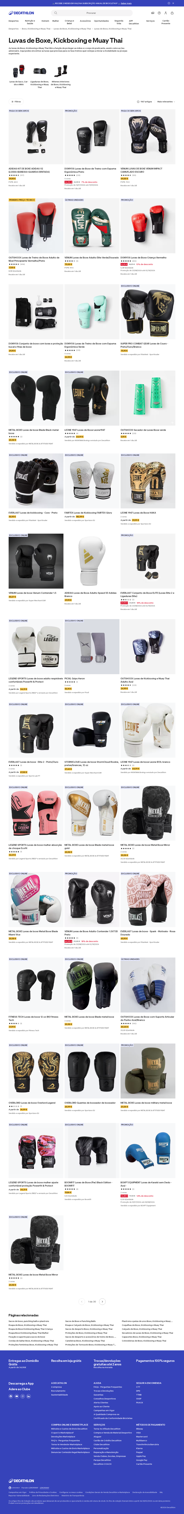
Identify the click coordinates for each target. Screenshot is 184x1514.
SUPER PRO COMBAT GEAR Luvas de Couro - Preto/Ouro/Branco (145, 345)
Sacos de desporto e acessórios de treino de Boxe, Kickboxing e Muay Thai (101, 1337)
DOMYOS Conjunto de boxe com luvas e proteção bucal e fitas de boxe (36, 345)
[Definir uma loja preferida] (153, 13)
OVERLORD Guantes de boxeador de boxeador (90, 1102)
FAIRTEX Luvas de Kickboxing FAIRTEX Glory (88, 512)
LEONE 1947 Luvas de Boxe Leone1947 (85, 430)
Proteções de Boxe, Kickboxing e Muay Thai (86, 1333)
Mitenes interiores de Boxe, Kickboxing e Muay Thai (61, 84)
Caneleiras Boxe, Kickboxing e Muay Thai (85, 1341)
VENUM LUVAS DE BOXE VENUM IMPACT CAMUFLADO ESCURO (142, 170)
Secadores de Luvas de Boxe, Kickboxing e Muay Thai (147, 1333)
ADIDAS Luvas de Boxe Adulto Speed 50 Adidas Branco (91, 595)
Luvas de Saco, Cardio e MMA (18, 83)
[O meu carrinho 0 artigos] (172, 13)
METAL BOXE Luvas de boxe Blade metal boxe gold (90, 847)
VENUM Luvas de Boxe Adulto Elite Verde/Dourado (92, 257)
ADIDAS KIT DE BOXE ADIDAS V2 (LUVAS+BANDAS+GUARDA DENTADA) (29, 170)
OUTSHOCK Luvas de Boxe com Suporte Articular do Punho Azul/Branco (148, 1018)
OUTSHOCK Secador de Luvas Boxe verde (143, 430)
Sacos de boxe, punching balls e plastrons (29, 1321)
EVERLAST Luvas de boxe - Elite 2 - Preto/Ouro (33, 762)
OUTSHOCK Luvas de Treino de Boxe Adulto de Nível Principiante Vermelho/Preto (34, 259)
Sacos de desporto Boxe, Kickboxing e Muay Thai (88, 1329)
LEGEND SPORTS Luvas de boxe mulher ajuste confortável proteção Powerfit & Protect (34, 1184)
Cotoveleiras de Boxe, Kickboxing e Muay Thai (144, 1341)
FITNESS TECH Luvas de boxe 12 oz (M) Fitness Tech (34, 1018)
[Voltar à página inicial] (21, 13)
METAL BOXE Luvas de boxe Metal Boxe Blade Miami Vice (33, 933)
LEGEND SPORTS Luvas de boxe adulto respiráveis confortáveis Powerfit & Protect (36, 680)
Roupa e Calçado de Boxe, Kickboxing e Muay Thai (89, 1325)
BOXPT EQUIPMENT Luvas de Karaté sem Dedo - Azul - (146, 1184)
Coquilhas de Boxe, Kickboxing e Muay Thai (143, 1325)
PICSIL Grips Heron (75, 678)
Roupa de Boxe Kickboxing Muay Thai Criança (31, 1329)
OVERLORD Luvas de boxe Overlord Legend (32, 1102)
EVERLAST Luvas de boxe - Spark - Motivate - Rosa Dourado (148, 933)
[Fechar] (173, 3)
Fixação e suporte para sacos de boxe (27, 1337)
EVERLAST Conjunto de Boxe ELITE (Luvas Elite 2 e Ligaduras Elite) (148, 595)
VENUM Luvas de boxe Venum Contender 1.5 (32, 593)
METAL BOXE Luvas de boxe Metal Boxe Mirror (145, 845)
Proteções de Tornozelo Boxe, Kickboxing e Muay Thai (91, 1344)
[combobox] (166, 101)
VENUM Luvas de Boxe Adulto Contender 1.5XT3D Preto (91, 933)
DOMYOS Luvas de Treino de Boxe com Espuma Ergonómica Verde (91, 345)
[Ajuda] (159, 13)
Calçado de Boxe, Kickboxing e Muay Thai (142, 1329)
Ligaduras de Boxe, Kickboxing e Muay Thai (39, 84)
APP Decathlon (134, 22)
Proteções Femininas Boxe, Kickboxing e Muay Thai (33, 1344)
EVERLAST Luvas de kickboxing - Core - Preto (33, 512)
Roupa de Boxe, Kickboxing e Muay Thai (28, 1325)
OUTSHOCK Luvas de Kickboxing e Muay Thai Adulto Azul (145, 680)
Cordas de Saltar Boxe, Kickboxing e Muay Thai (31, 1341)
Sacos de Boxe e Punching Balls (80, 1321)
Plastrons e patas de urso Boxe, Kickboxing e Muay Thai (148, 1321)
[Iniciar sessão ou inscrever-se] (165, 13)
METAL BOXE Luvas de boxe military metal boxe (146, 1102)
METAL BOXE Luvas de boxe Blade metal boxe (89, 1016)
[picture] (36, 136)
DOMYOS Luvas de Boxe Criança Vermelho (143, 257)
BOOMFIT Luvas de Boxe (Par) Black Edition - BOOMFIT (89, 1184)
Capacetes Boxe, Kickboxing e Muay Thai (142, 1337)
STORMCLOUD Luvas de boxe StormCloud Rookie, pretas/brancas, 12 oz (92, 764)
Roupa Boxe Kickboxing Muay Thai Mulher (29, 1333)
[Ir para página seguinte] (102, 1301)
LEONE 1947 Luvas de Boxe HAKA (138, 512)
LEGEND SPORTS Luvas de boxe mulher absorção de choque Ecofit (36, 847)
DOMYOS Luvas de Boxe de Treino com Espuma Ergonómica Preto (91, 170)
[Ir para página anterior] (82, 1301)
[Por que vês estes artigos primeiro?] (138, 101)
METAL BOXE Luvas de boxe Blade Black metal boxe (34, 432)
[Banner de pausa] (169, 3)
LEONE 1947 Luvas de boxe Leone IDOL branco (145, 762)
